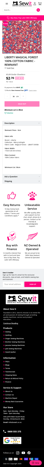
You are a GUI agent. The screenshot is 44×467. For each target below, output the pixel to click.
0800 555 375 (14, 431)
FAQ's (7, 361)
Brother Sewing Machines (15, 342)
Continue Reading (10, 323)
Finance (8, 382)
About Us (8, 391)
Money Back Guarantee (14, 401)
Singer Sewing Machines (14, 338)
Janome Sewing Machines (15, 345)
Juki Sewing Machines (13, 349)
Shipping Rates (11, 375)
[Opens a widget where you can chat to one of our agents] (35, 463)
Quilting (8, 335)
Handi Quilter (10, 352)
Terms (7, 368)
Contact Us (9, 395)
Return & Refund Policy (14, 378)
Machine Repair (11, 398)
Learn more (33, 90)
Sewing (8, 332)
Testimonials (10, 372)
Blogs (7, 365)
